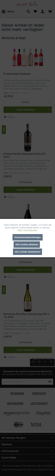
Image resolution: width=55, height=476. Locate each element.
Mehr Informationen (27, 230)
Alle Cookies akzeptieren (27, 251)
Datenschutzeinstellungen (27, 237)
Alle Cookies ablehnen (26, 244)
